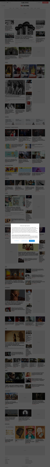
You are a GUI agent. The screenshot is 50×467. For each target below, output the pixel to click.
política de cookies (31, 232)
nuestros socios (23, 227)
